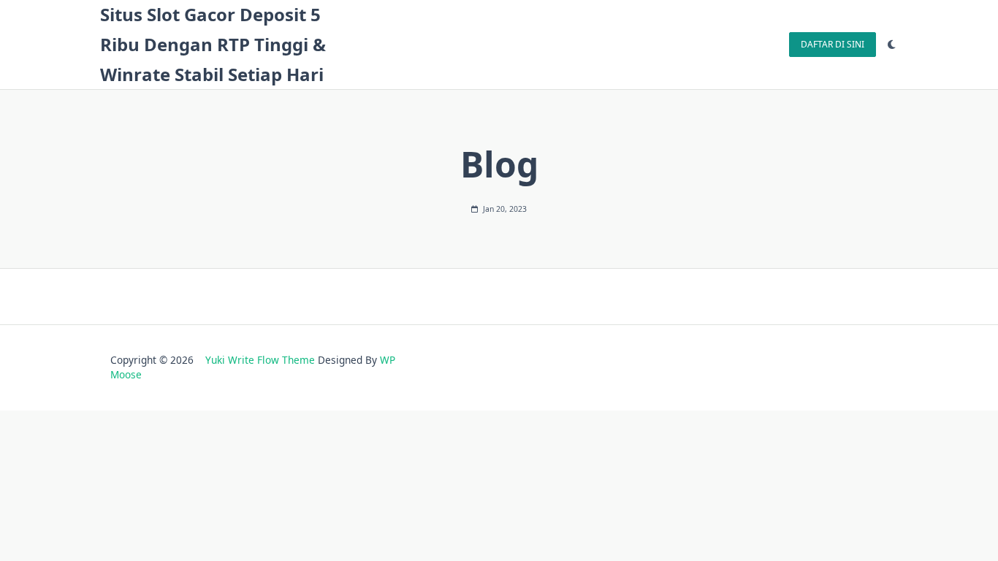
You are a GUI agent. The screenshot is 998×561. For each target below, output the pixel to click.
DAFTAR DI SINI (832, 44)
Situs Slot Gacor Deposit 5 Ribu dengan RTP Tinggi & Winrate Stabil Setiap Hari (213, 44)
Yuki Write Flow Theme (260, 360)
